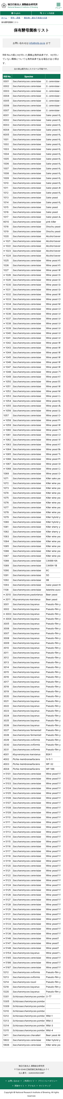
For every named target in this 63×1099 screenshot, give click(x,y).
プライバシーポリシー (47, 1081)
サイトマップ (45, 1085)
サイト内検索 (48, 13)
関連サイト (19, 1085)
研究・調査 (15, 18)
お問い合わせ (14, 1081)
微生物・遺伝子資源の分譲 (35, 18)
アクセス (32, 1085)
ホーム (4, 18)
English (17, 13)
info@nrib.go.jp (37, 43)
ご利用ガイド (29, 1081)
